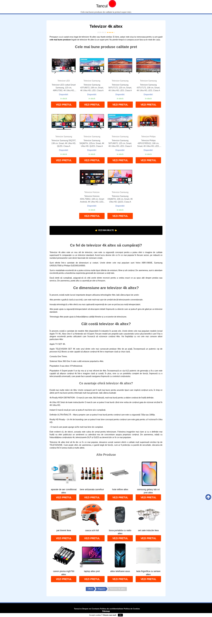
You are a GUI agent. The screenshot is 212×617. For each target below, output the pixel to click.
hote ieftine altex (120, 489)
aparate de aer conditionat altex (64, 491)
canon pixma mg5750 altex (63, 573)
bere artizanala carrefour (92, 489)
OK (120, 615)
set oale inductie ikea (148, 530)
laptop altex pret (92, 571)
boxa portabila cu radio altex (120, 532)
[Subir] (208, 497)
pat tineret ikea (63, 530)
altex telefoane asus (120, 571)
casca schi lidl (92, 530)
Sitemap (106, 611)
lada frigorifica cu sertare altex (148, 573)
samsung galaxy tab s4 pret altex (148, 491)
